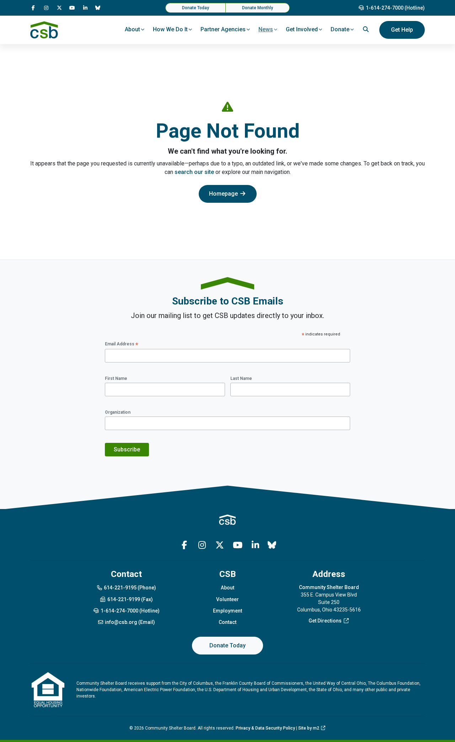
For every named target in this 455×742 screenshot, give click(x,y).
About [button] (132, 29)
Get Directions (325, 621)
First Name (116, 378)
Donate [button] (340, 29)
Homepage (223, 193)
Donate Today (195, 7)
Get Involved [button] (302, 29)
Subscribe (127, 449)
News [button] (265, 29)
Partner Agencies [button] (223, 29)
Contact (227, 622)
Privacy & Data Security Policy (265, 728)
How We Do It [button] (170, 29)
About (227, 587)
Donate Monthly (257, 7)
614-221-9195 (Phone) (130, 587)
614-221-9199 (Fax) (130, 599)
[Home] (44, 29)
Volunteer (227, 599)
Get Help (402, 29)
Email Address (121, 344)
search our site (194, 172)
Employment (227, 611)
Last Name (241, 378)
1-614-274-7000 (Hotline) (395, 8)
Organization (117, 412)
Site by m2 (308, 728)
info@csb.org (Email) (130, 622)
